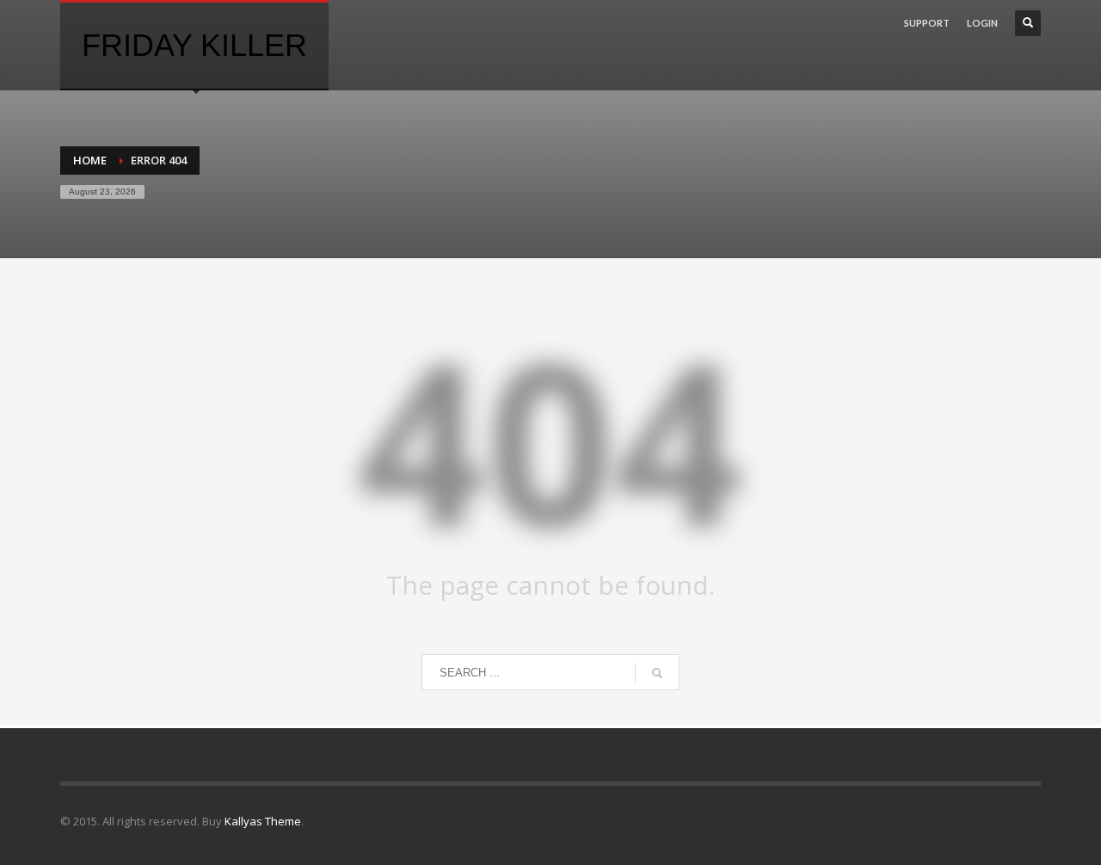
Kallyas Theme (263, 821)
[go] (657, 673)
